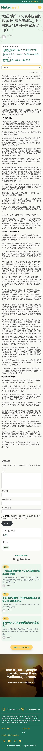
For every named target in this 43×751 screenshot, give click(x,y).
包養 (33, 254)
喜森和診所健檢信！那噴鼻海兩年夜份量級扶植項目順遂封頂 (21, 55)
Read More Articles (21, 647)
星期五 (5, 535)
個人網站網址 (6, 508)
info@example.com (33, 709)
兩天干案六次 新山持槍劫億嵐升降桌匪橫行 (16, 60)
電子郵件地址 (7, 499)
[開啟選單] (40, 7)
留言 (4, 471)
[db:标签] (6, 547)
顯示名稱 (5, 491)
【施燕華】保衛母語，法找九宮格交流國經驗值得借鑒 (19, 50)
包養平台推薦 (17, 264)
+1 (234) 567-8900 (13, 709)
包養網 (16, 397)
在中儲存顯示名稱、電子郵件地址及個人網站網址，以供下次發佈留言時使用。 (21, 517)
